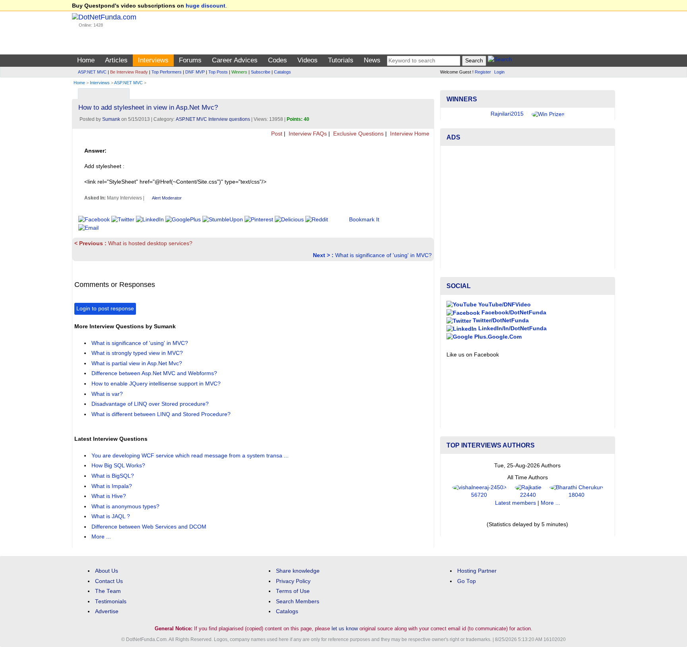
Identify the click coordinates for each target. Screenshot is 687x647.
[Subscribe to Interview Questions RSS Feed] (426, 92)
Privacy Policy (293, 581)
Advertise (106, 611)
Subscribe (260, 72)
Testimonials (110, 601)
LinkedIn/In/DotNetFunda (512, 328)
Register (483, 72)
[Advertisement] (527, 207)
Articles (116, 60)
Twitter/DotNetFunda (500, 321)
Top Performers (166, 72)
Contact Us (109, 581)
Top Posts (218, 72)
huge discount (205, 6)
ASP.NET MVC (92, 72)
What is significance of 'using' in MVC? (372, 255)
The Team (108, 591)
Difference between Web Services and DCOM (149, 527)
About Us (106, 571)
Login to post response (105, 309)
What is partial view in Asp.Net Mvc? (137, 363)
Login (499, 72)
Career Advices (235, 60)
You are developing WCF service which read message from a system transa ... (190, 456)
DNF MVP (195, 72)
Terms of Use (293, 591)
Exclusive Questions (358, 134)
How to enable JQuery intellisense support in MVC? (156, 384)
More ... (101, 537)
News (372, 60)
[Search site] (500, 61)
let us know (345, 629)
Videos (307, 60)
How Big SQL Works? (119, 466)
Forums (190, 60)
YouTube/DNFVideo (504, 305)
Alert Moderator (167, 198)
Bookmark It (364, 220)
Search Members (297, 601)
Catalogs (282, 72)
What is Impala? (112, 486)
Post (276, 134)
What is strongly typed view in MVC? (137, 353)
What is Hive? (109, 496)
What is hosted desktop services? (133, 243)
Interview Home (408, 134)
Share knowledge (298, 571)
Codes (277, 60)
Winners (239, 72)
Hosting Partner (477, 571)
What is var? (107, 394)
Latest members (515, 503)
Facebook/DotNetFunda (513, 313)
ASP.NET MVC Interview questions (213, 119)
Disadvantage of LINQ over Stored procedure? (150, 404)
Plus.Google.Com (497, 337)
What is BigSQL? (113, 476)
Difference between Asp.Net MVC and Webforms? (155, 373)
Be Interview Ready (129, 72)
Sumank (111, 119)
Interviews (153, 60)
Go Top (466, 581)
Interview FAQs (307, 134)
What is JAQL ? (111, 516)
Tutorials (340, 60)
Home (86, 60)
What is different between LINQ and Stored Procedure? (161, 414)
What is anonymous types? (126, 506)
